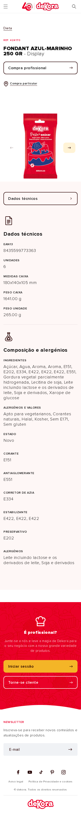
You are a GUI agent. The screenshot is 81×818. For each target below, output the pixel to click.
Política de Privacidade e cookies (51, 781)
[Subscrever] (70, 749)
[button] (5, 6)
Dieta (7, 28)
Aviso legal (15, 781)
